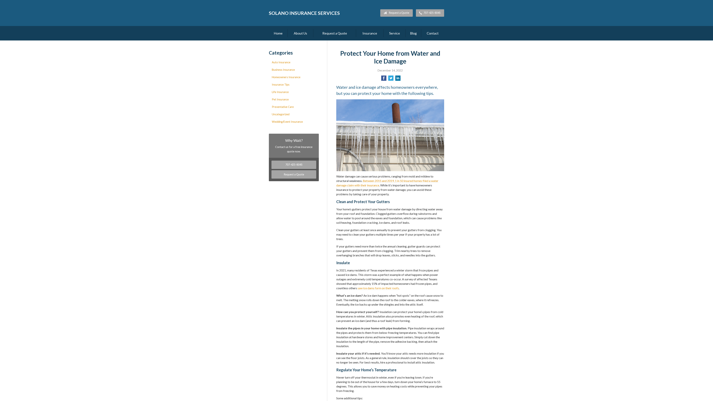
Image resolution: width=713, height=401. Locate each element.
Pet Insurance (280, 99)
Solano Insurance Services (304, 13)
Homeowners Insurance (286, 77)
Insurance (369, 33)
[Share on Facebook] (383, 79)
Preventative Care (283, 106)
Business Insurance (283, 69)
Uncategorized (280, 114)
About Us (300, 33)
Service (394, 33)
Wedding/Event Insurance (287, 121)
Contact (433, 33)
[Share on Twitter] (390, 79)
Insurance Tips (280, 84)
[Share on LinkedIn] (398, 79)
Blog (413, 33)
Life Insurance (280, 92)
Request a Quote (399, 12)
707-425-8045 (432, 12)
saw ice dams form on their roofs (378, 288)
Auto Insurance (281, 62)
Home (278, 33)
